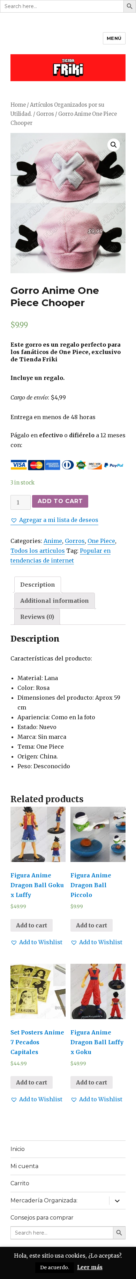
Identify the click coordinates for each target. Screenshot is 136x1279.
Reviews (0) (37, 616)
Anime (53, 540)
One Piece (101, 540)
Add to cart (60, 501)
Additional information (54, 600)
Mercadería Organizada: (43, 1200)
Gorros (45, 114)
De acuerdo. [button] (54, 1267)
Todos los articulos (37, 550)
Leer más (90, 1267)
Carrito (19, 1183)
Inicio (17, 1149)
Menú (114, 38)
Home (18, 105)
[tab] (37, 585)
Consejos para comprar (42, 1217)
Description (37, 584)
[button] (54, 520)
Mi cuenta (24, 1166)
